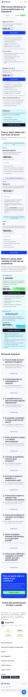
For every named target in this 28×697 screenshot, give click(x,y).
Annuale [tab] (20, 15)
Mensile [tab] (7, 15)
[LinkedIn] (9, 687)
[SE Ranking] (6, 2)
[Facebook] (1, 687)
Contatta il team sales (14, 125)
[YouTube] (7, 687)
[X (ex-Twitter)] (4, 687)
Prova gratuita (14, 33)
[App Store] (5, 677)
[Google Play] (15, 677)
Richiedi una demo (14, 592)
